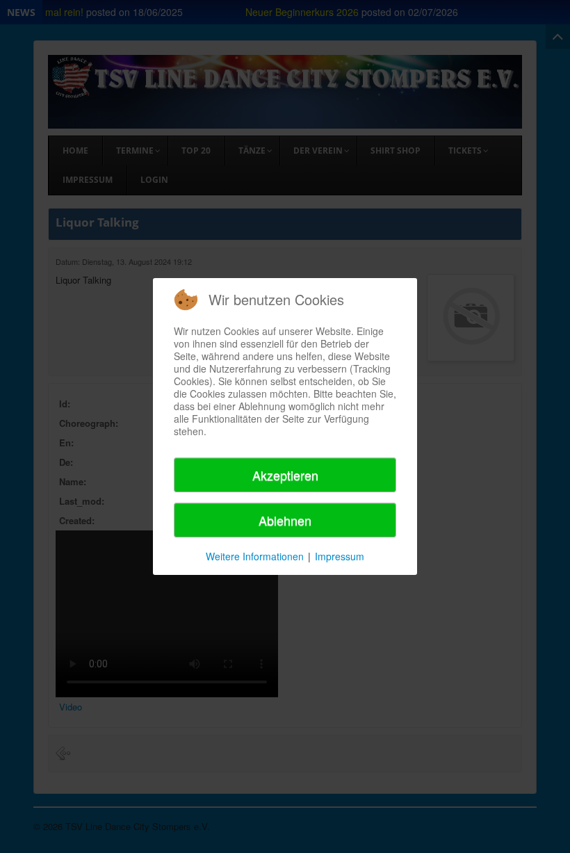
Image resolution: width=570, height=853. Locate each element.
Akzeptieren (285, 475)
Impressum (339, 556)
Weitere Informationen (255, 556)
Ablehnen (285, 520)
